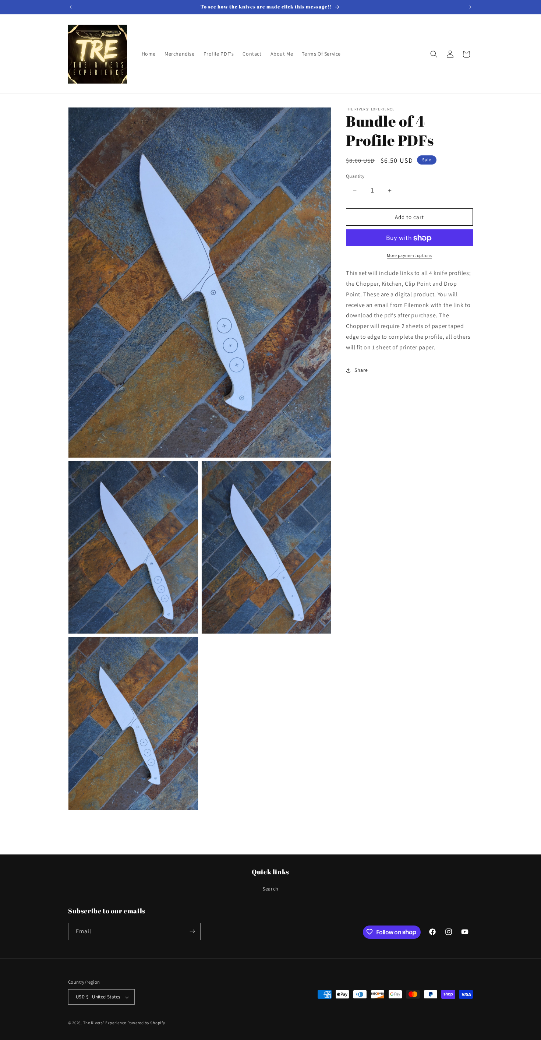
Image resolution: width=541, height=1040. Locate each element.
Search (270, 889)
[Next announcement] (470, 7)
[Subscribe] (192, 931)
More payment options (409, 255)
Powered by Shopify (146, 1023)
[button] (434, 54)
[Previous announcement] (71, 7)
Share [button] (361, 370)
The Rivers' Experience (104, 1023)
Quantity (355, 176)
